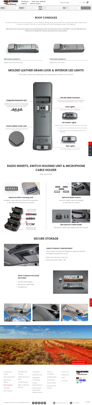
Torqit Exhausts (23, 382)
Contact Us (65, 372)
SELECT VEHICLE (85, 8)
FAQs (63, 378)
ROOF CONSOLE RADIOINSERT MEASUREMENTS (78, 362)
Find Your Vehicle (38, 2)
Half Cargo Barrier (9, 377)
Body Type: (40, 8)
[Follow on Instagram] (36, 403)
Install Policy (51, 380)
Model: (21, 8)
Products (24, 2)
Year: (64, 8)
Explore (24, 4)
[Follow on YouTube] (42, 403)
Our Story (65, 381)
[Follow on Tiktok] (44, 403)
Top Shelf (7, 388)
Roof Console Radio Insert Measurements (37, 390)
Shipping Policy (52, 377)
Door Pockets (8, 391)
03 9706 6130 (76, 403)
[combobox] (13, 8)
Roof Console (8, 385)
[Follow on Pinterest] (39, 403)
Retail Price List (37, 375)
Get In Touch (35, 4)
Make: (3, 8)
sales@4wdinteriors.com (62, 403)
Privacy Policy (51, 383)
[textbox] (13, 8)
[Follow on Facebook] (33, 403)
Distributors (65, 375)
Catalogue (36, 372)
